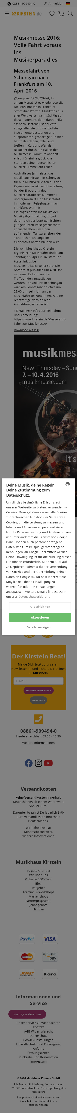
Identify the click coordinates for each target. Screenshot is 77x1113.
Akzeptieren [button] (40, 617)
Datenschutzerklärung (34, 596)
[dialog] (38, 556)
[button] (38, 627)
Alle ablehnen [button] (40, 606)
